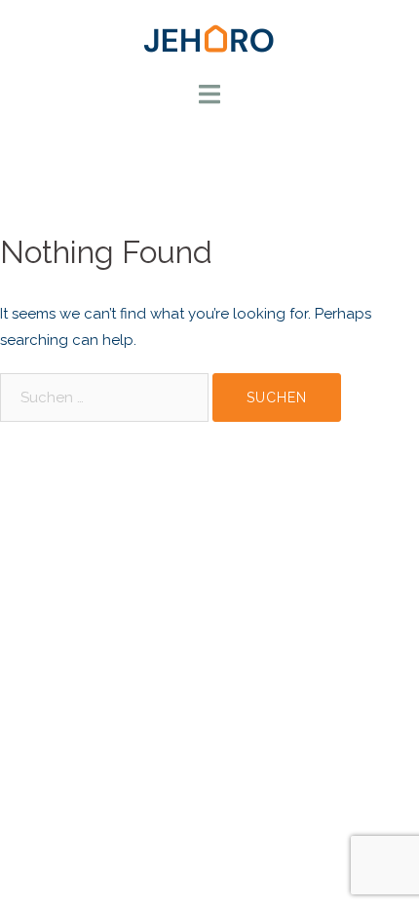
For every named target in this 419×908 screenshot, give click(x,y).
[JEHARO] (209, 39)
